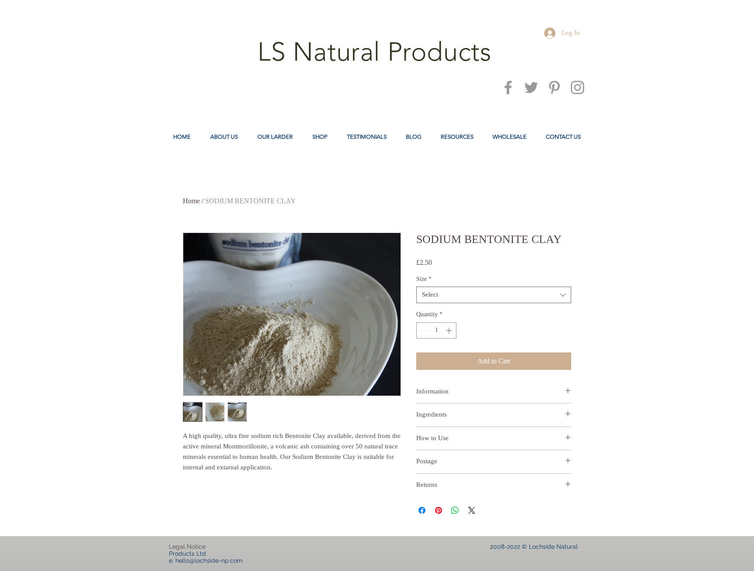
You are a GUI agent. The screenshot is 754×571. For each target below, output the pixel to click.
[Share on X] (471, 510)
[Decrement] (423, 330)
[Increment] (449, 330)
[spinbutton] (436, 330)
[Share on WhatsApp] (455, 510)
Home (191, 201)
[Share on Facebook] (422, 510)
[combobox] (493, 295)
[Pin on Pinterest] (438, 510)
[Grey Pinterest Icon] (554, 87)
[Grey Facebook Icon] (508, 87)
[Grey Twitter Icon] (531, 87)
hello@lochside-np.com (209, 560)
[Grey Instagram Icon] (577, 87)
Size (424, 279)
